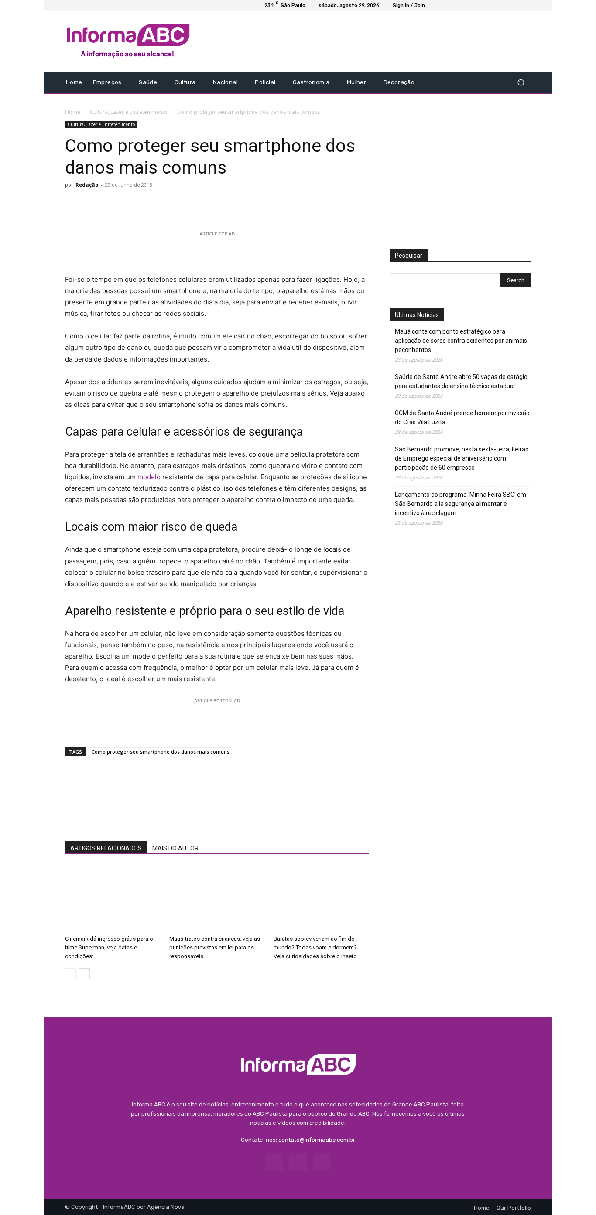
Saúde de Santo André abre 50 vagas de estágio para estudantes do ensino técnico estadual (461, 381)
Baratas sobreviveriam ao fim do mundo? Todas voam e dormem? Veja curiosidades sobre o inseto (315, 947)
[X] (94, 204)
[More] (194, 204)
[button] (520, 82)
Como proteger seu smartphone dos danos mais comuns (160, 751)
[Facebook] (456, 82)
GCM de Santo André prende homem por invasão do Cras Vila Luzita (462, 418)
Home (72, 112)
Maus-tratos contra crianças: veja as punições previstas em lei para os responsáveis (214, 947)
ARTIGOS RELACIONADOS (106, 848)
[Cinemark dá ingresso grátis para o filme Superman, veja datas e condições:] (112, 899)
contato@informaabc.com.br (316, 1140)
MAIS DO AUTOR (175, 848)
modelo (149, 477)
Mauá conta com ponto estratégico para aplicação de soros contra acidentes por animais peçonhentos (461, 340)
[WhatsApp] (134, 204)
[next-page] (84, 973)
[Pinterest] (114, 204)
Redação (86, 184)
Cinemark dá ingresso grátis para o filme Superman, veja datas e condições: (109, 947)
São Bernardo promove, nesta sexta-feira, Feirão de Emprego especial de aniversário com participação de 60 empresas (462, 458)
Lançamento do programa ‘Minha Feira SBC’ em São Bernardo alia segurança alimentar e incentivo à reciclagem (460, 503)
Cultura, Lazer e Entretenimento (129, 112)
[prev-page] (70, 973)
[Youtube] (477, 82)
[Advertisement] (371, 41)
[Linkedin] (154, 204)
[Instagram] (466, 82)
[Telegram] (174, 204)
